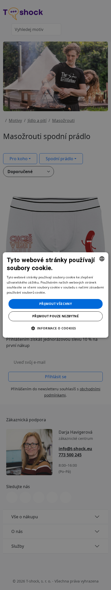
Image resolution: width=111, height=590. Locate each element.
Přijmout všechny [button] (55, 304)
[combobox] (101, 258)
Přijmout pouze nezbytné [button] (55, 316)
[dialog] (55, 295)
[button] (55, 328)
